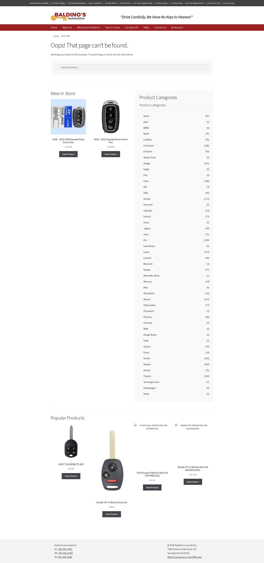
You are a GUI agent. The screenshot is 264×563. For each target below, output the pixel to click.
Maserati (148, 263)
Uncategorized (151, 381)
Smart (146, 358)
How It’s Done (112, 27)
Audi (145, 121)
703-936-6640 (65, 557)
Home (54, 27)
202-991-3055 (65, 549)
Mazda (146, 269)
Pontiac (147, 317)
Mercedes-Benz (151, 275)
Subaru (147, 364)
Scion (146, 352)
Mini (145, 287)
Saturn (146, 346)
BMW (146, 127)
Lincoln (147, 257)
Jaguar (147, 228)
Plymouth (148, 311)
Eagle (146, 169)
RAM (145, 328)
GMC (145, 192)
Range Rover (150, 334)
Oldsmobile (149, 305)
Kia (145, 240)
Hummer (148, 204)
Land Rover (149, 246)
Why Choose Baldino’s (88, 27)
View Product (68, 154)
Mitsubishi (148, 293)
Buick (146, 133)
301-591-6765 (66, 553)
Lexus (146, 252)
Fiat (145, 175)
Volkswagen (149, 387)
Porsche (147, 322)
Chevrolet (148, 145)
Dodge (146, 163)
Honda (146, 198)
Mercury (147, 281)
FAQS (146, 27)
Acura (146, 115)
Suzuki (146, 370)
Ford (145, 181)
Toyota (147, 376)
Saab (145, 340)
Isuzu (146, 222)
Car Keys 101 (131, 27)
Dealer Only (149, 157)
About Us (67, 27)
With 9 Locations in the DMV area (184, 557)
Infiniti (147, 216)
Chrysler (147, 151)
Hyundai (147, 210)
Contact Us (160, 27)
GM (145, 186)
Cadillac (147, 139)
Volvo (146, 393)
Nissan (146, 299)
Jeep (145, 234)
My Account (177, 27)
